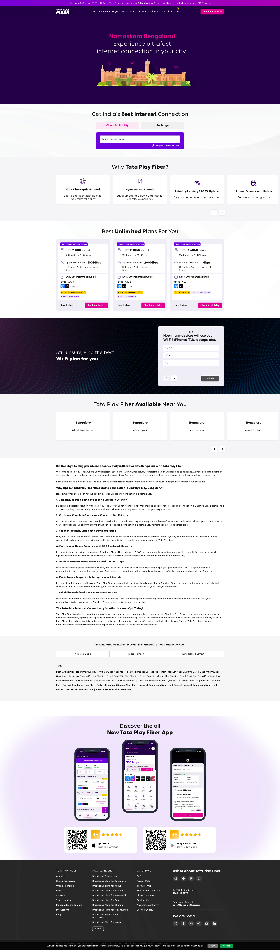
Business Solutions (149, 11)
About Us (61, 876)
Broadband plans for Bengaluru (109, 881)
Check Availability (65, 881)
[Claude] (191, 878)
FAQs (139, 876)
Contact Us (143, 900)
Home (91, 11)
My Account (62, 910)
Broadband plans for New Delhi (109, 895)
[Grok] (199, 878)
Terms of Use (144, 886)
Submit (210, 378)
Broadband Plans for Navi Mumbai (110, 910)
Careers (60, 895)
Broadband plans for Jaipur (106, 886)
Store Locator (63, 900)
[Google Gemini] (183, 878)
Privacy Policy (144, 881)
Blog (58, 914)
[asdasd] (176, 923)
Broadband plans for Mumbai (107, 890)
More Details (67, 305)
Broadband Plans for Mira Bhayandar (105, 916)
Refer (59, 890)
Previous (214, 212)
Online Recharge (108, 11)
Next (222, 212)
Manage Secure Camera (69, 905)
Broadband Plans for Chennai (107, 905)
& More (73, 286)
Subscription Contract (148, 890)
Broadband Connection (104, 876)
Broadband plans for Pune (106, 900)
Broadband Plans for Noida (106, 922)
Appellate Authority (148, 905)
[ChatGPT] (176, 878)
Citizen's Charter (146, 895)
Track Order (128, 11)
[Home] (62, 11)
